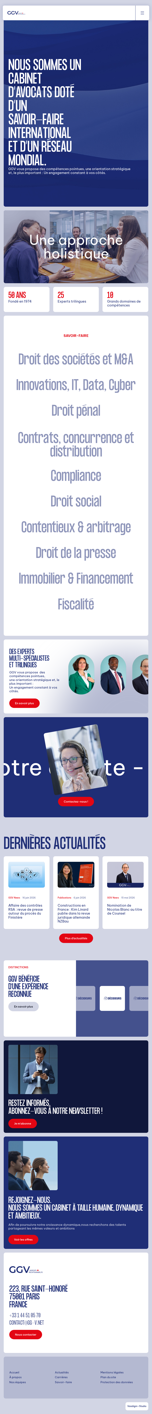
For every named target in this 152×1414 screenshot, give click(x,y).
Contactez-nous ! (76, 801)
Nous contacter (25, 1334)
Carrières (61, 1377)
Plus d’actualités (76, 938)
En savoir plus (24, 703)
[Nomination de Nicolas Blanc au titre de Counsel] (125, 892)
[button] (142, 13)
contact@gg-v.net (26, 1323)
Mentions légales (112, 1372)
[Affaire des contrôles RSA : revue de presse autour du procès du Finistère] (26, 892)
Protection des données (116, 1382)
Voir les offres (23, 1239)
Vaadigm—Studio (136, 1406)
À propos (15, 1377)
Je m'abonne (22, 1123)
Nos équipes (17, 1382)
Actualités (62, 1372)
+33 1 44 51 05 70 (25, 1316)
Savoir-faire (63, 1382)
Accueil (14, 1372)
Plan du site (108, 1377)
